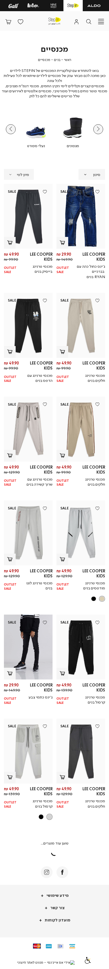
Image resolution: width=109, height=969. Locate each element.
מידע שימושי (57, 895)
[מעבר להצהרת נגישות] (87, 962)
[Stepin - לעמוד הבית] (54, 21)
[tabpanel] (72, 129)
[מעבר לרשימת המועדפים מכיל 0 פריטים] (20, 21)
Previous (98, 129)
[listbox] (81, 599)
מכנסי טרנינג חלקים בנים (95, 378)
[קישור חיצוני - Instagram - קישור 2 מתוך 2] (47, 872)
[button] (8, 21)
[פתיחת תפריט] (101, 21)
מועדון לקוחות (57, 920)
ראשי (67, 60)
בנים (57, 60)
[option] (102, 599)
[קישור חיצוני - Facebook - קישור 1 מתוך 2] (62, 872)
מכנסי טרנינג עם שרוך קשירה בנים (40, 481)
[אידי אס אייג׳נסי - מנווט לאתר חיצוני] (46, 962)
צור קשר (57, 907)
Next (11, 129)
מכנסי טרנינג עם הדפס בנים (40, 378)
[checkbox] (72, 129)
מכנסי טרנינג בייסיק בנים (43, 269)
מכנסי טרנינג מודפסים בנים (94, 585)
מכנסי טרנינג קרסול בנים (95, 699)
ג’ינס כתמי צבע (41, 697)
